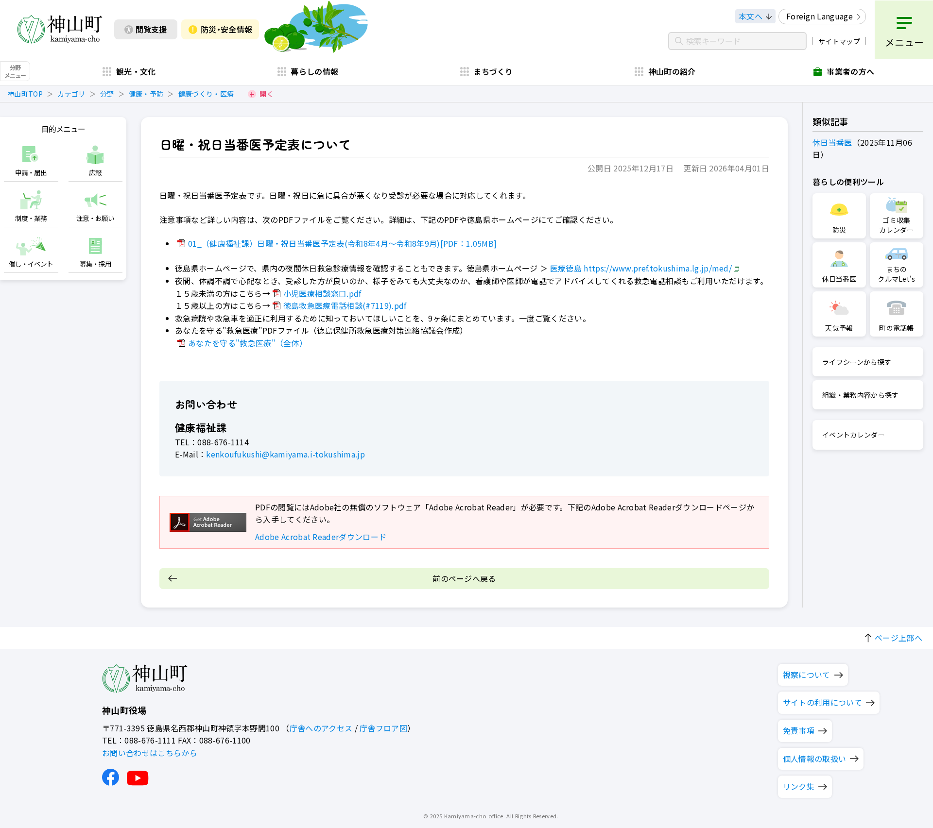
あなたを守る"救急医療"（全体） (247, 343)
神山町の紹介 (672, 71)
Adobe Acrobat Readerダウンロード (320, 536)
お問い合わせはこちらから (149, 753)
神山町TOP (25, 94)
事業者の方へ (850, 71)
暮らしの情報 (314, 71)
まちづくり (493, 71)
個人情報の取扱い (815, 758)
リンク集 (798, 786)
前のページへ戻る (464, 578)
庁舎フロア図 (383, 728)
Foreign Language (819, 16)
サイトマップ (839, 41)
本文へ (750, 16)
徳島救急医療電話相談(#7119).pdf (345, 305)
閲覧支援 (151, 29)
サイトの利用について (822, 702)
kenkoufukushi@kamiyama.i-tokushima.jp (285, 454)
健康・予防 (146, 94)
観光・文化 (136, 71)
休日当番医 (832, 142)
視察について (806, 674)
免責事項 (798, 730)
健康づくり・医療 (206, 94)
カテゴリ (71, 94)
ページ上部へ (898, 637)
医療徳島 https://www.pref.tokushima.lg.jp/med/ (641, 268)
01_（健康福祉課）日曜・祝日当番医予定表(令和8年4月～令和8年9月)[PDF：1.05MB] (342, 243)
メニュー (904, 42)
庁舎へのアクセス (321, 728)
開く (266, 94)
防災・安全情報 (226, 29)
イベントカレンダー (853, 434)
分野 (107, 94)
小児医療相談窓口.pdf (322, 293)
